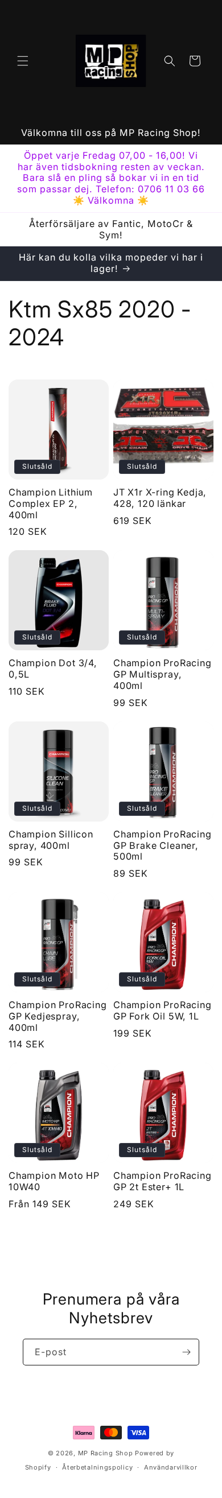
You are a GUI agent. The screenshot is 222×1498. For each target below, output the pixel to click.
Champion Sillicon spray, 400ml (51, 840)
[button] (22, 60)
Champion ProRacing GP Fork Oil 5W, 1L (162, 1011)
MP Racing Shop (105, 1453)
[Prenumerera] (186, 1352)
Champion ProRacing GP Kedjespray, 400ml (58, 1016)
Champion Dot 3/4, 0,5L (53, 669)
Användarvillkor (171, 1467)
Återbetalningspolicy (97, 1467)
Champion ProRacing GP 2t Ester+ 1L (162, 1181)
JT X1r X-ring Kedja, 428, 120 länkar (160, 498)
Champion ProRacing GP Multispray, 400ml (162, 674)
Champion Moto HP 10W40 (54, 1181)
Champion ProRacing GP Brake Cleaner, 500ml (162, 846)
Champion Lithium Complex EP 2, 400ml (51, 504)
